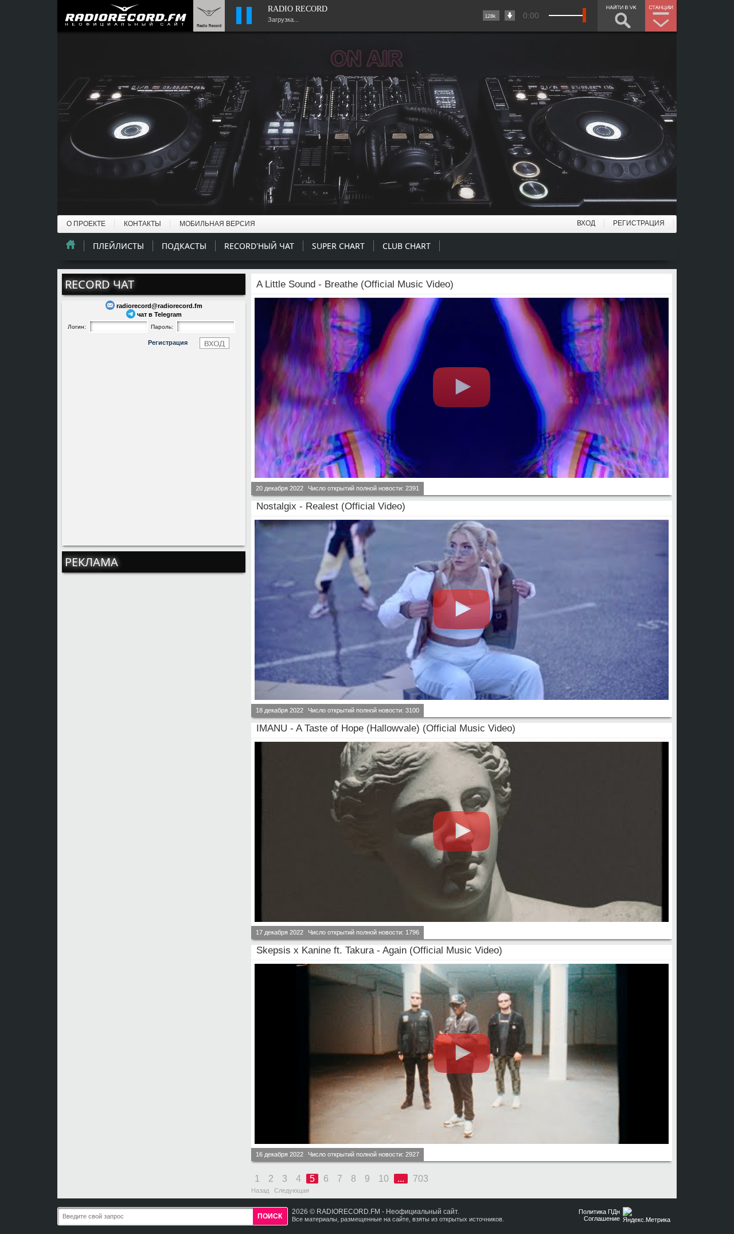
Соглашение (602, 1218)
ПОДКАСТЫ (184, 245)
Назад (260, 1190)
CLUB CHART (406, 245)
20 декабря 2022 (279, 488)
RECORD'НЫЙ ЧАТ (259, 245)
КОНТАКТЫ (142, 224)
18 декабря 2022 (279, 710)
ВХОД (586, 223)
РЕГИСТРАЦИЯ (639, 223)
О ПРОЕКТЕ (86, 224)
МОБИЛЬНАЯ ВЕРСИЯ (217, 224)
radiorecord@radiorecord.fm (159, 305)
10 (383, 1179)
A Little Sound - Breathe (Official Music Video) (355, 284)
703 (420, 1179)
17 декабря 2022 (279, 932)
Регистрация (168, 342)
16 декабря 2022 (279, 1154)
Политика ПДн (599, 1211)
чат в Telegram (159, 314)
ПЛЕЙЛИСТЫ (118, 245)
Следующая (291, 1190)
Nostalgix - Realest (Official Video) (330, 506)
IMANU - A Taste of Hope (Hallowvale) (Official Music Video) (386, 728)
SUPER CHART (338, 245)
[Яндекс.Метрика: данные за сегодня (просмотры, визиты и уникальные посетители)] (648, 1216)
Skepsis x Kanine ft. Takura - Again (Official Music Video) (379, 950)
